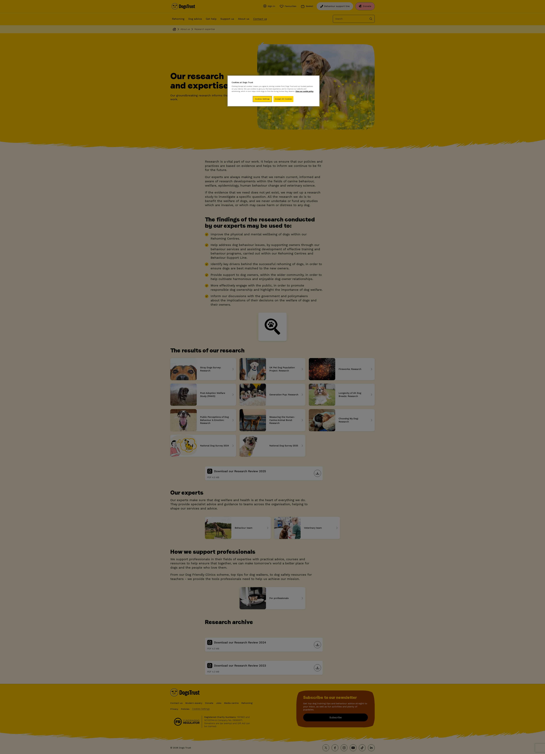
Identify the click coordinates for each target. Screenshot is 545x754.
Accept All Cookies (283, 99)
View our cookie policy (304, 91)
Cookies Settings (262, 99)
